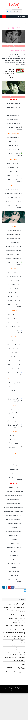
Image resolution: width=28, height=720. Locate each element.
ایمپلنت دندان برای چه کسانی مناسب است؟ (15, 654)
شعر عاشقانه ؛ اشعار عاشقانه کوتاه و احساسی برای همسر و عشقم (8, 73)
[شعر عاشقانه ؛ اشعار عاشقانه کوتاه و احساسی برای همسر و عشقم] (20, 71)
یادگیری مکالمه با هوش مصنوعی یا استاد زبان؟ (15, 657)
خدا (17, 171)
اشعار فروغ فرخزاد (13, 159)
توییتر (25, 590)
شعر (2, 23)
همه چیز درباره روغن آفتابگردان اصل (17, 622)
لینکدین (3, 587)
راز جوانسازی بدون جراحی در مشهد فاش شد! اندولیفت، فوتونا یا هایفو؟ (15, 619)
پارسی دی (17, 687)
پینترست (9, 587)
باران (14, 511)
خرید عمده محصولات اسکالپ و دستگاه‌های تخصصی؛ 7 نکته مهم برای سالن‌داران (15, 603)
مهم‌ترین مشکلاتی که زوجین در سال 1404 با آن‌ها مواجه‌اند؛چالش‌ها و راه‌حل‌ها (14, 637)
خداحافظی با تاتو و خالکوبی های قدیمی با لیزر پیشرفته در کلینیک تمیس (15, 615)
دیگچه (10, 687)
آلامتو (13, 687)
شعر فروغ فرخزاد (13, 453)
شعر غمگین (14, 99)
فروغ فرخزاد (22, 54)
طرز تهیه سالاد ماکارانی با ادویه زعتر (17, 645)
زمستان (13, 555)
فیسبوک (12, 587)
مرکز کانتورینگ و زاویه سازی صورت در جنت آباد (15, 629)
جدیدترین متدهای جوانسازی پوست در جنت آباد (14, 607)
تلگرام (6, 587)
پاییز (12, 487)
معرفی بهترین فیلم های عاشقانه (18, 660)
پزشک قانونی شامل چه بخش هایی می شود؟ (15, 652)
